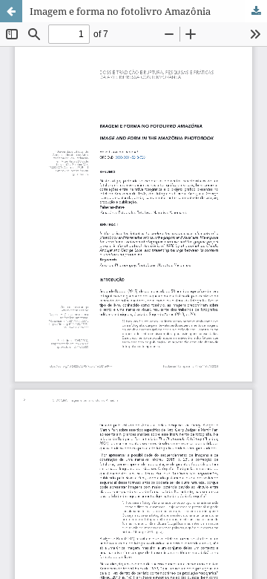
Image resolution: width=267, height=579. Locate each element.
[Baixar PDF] (256, 11)
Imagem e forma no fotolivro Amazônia (120, 11)
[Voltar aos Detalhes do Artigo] (11, 11)
